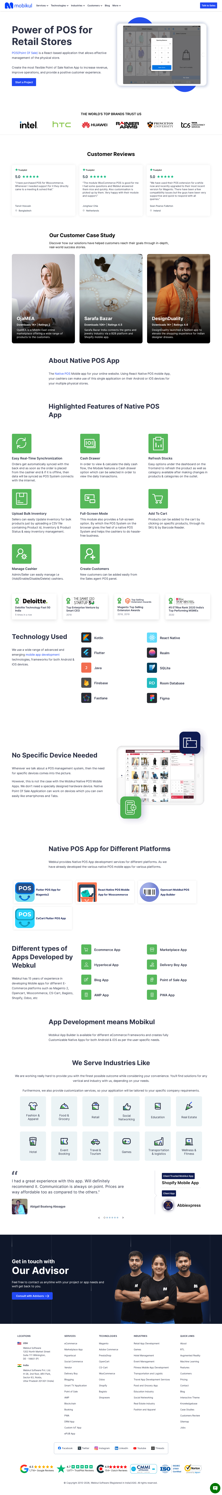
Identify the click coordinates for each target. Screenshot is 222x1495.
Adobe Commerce (108, 1349)
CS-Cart (103, 1367)
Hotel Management (144, 1355)
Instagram (104, 1448)
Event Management (144, 1361)
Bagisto (103, 1391)
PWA (66, 1415)
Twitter (85, 1448)
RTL (182, 1349)
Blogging (69, 1379)
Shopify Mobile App (180, 1182)
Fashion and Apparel (145, 1409)
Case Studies (187, 1409)
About (183, 1343)
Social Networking (143, 1397)
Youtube (141, 1448)
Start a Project (24, 82)
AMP (66, 1397)
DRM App (69, 1421)
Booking (68, 1409)
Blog (107, 5)
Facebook (67, 1448)
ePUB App (69, 1433)
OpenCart (104, 1361)
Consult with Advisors (30, 1296)
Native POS (62, 373)
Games (137, 1349)
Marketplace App (73, 1349)
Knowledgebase (188, 1403)
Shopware (104, 1397)
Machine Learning (189, 1361)
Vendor (68, 1367)
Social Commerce (73, 1361)
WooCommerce (107, 1373)
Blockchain (70, 1403)
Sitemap (184, 1421)
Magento (103, 1343)
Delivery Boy (71, 1373)
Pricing (184, 1379)
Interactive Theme (190, 1397)
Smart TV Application (75, 1385)
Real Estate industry (144, 1403)
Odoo (102, 1379)
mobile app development (43, 654)
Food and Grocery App (146, 1385)
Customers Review (190, 1415)
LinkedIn (123, 1448)
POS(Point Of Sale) (25, 53)
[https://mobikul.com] (19, 5)
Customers (93, 5)
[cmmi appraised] (143, 1469)
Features (184, 1367)
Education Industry (144, 1391)
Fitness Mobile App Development (151, 1367)
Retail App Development (146, 1343)
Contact (184, 1385)
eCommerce (70, 1343)
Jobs (182, 1427)
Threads (159, 1448)
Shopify (103, 1385)
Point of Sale (71, 1391)
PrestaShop (105, 1355)
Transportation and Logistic (148, 1373)
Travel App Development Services (152, 1379)
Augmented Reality (190, 1355)
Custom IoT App (72, 1427)
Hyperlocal (70, 1355)
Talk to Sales (208, 5)
